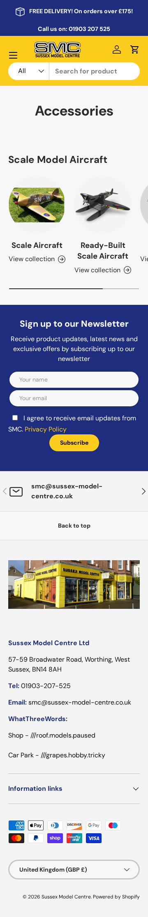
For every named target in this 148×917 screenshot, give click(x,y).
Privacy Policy (46, 429)
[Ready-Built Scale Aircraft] (102, 204)
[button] (135, 49)
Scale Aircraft (37, 245)
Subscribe (74, 442)
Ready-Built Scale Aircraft (102, 250)
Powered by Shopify (116, 896)
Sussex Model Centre (66, 896)
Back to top (74, 525)
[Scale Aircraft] (37, 204)
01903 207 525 (89, 29)
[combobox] (74, 71)
